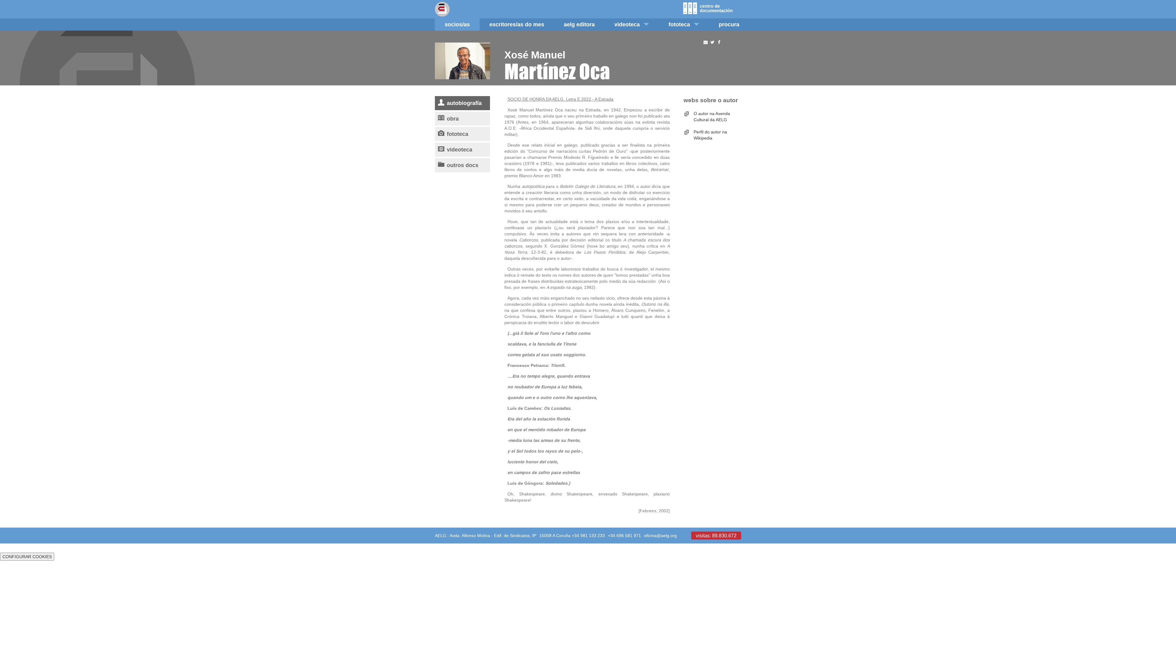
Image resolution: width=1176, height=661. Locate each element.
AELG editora (579, 24)
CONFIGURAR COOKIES (27, 556)
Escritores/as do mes (516, 24)
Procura (729, 24)
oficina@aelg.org (660, 535)
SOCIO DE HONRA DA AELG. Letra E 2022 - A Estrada (560, 99)
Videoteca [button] (627, 24)
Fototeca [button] (679, 24)
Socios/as (457, 24)
